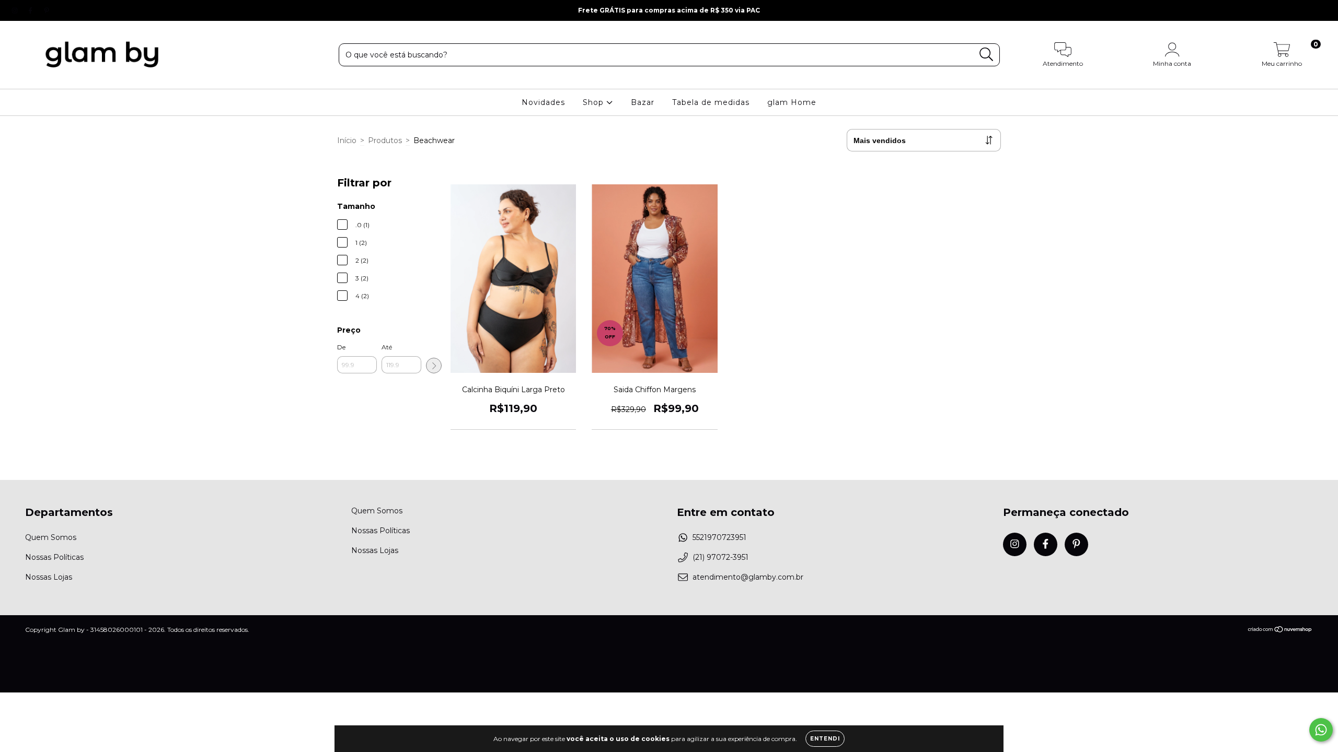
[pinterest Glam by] (46, 10)
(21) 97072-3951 (720, 557)
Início (346, 140)
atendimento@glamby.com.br (748, 577)
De (341, 347)
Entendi (825, 738)
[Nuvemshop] (1280, 630)
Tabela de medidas (710, 102)
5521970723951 (719, 537)
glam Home (791, 102)
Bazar (642, 102)
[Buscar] (986, 54)
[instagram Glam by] (16, 10)
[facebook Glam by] (31, 10)
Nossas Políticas (54, 557)
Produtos (385, 140)
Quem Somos (50, 537)
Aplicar (434, 365)
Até (387, 347)
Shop (594, 102)
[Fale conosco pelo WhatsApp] (1321, 730)
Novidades (543, 102)
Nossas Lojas (48, 577)
